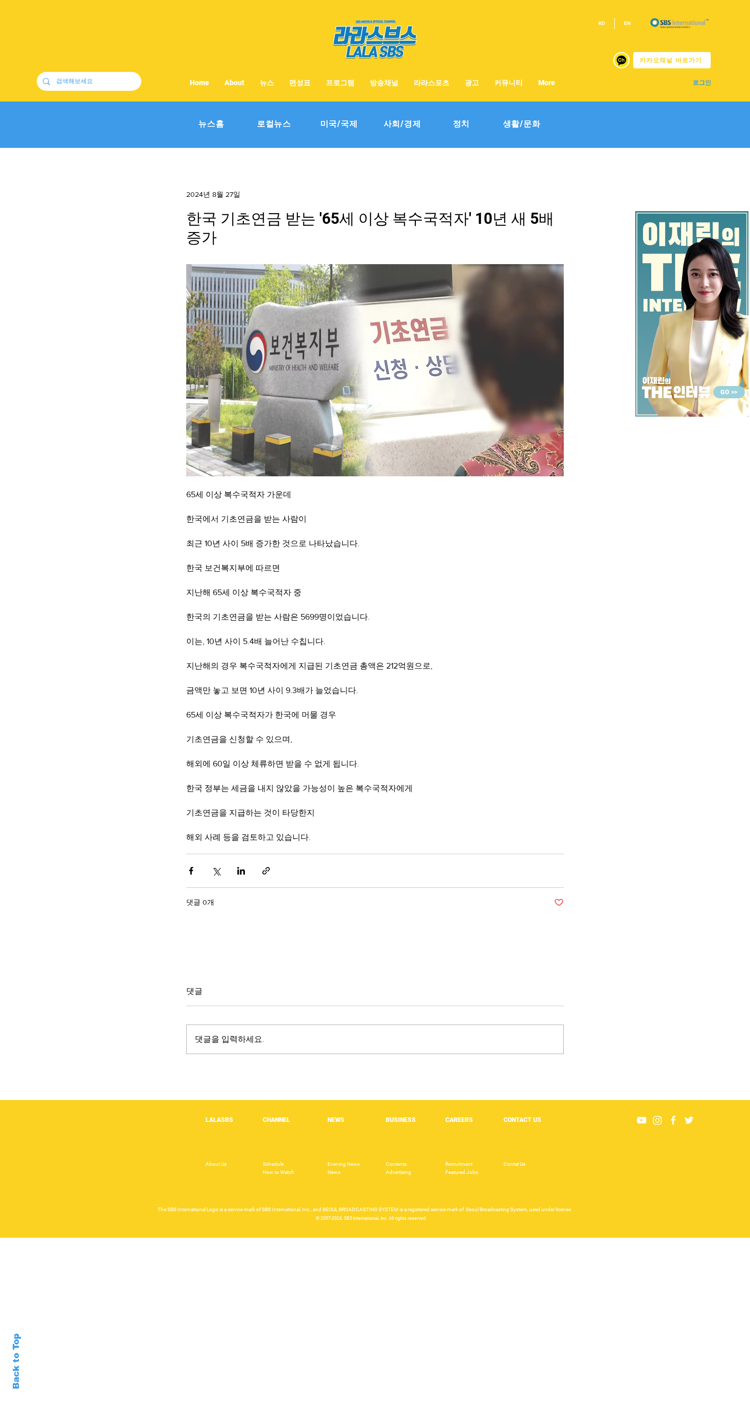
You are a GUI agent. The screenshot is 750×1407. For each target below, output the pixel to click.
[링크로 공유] (266, 871)
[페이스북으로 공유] (191, 871)
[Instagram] (657, 1120)
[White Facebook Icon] (673, 1120)
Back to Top (16, 1361)
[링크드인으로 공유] (241, 871)
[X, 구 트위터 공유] (216, 871)
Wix (455, 1401)
